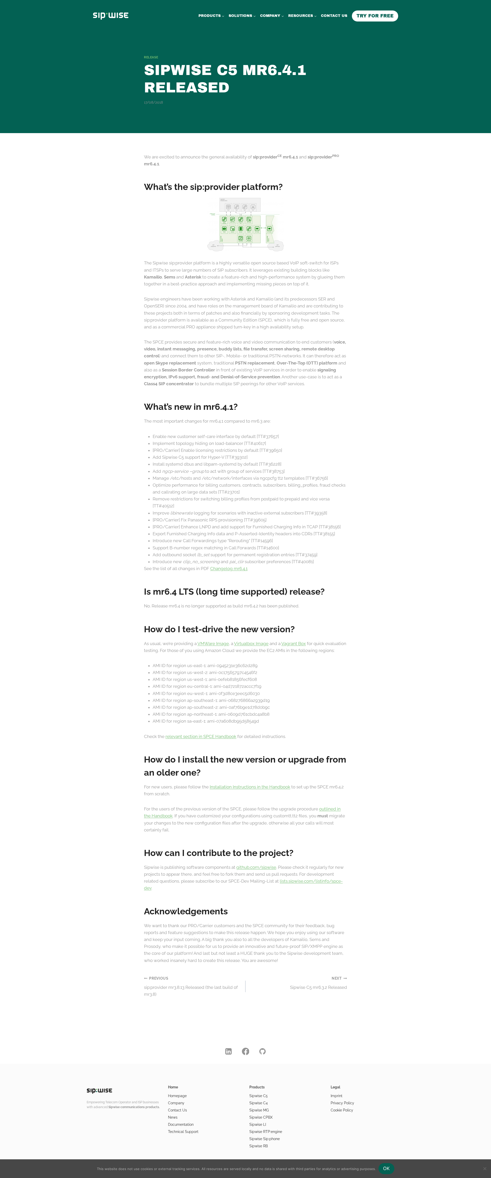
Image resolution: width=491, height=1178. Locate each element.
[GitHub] (262, 1051)
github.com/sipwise (256, 867)
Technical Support (183, 1132)
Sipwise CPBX (261, 1117)
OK (386, 1168)
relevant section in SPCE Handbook (200, 736)
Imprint (336, 1096)
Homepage (177, 1096)
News (172, 1117)
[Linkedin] (228, 1051)
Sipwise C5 (258, 1096)
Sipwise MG (259, 1110)
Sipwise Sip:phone (264, 1139)
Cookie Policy (342, 1110)
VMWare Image (213, 643)
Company (176, 1103)
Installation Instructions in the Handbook (250, 786)
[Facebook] (245, 1051)
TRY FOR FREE (375, 15)
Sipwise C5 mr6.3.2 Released (318, 983)
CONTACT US (334, 16)
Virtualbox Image (251, 643)
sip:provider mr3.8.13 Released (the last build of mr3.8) (191, 986)
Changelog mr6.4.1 (229, 568)
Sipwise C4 (258, 1103)
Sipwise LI (257, 1124)
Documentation (181, 1124)
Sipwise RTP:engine (265, 1132)
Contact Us (177, 1110)
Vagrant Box (293, 643)
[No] (484, 1168)
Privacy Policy (342, 1103)
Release (151, 57)
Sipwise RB (258, 1146)
